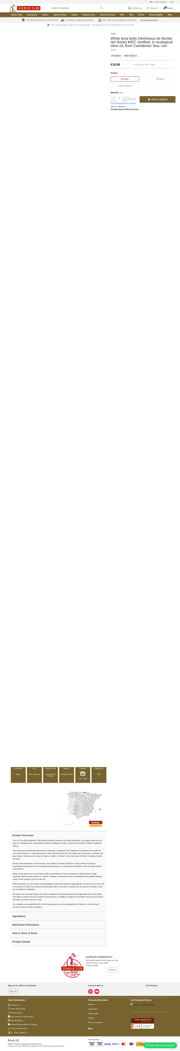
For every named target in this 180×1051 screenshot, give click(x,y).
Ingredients (19, 916)
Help (171, 2)
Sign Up (13, 991)
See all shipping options (149, 20)
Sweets (74, 15)
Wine (131, 15)
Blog (170, 15)
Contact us (15, 1005)
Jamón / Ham (16, 15)
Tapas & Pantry (59, 15)
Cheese (45, 15)
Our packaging (17, 1020)
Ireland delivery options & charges (24, 1024)
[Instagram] (90, 991)
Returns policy (16, 1013)
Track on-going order (19, 1028)
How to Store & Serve (24, 933)
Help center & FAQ (18, 1009)
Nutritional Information (25, 924)
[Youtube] (96, 991)
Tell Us (113, 970)
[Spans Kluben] (16, 8)
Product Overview (22, 835)
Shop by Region (156, 15)
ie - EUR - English (18, 1033)
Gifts (122, 15)
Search (79, 8)
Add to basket (159, 99)
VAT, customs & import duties (22, 1017)
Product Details (21, 941)
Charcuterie (32, 15)
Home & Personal (107, 15)
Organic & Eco (89, 15)
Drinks (141, 15)
